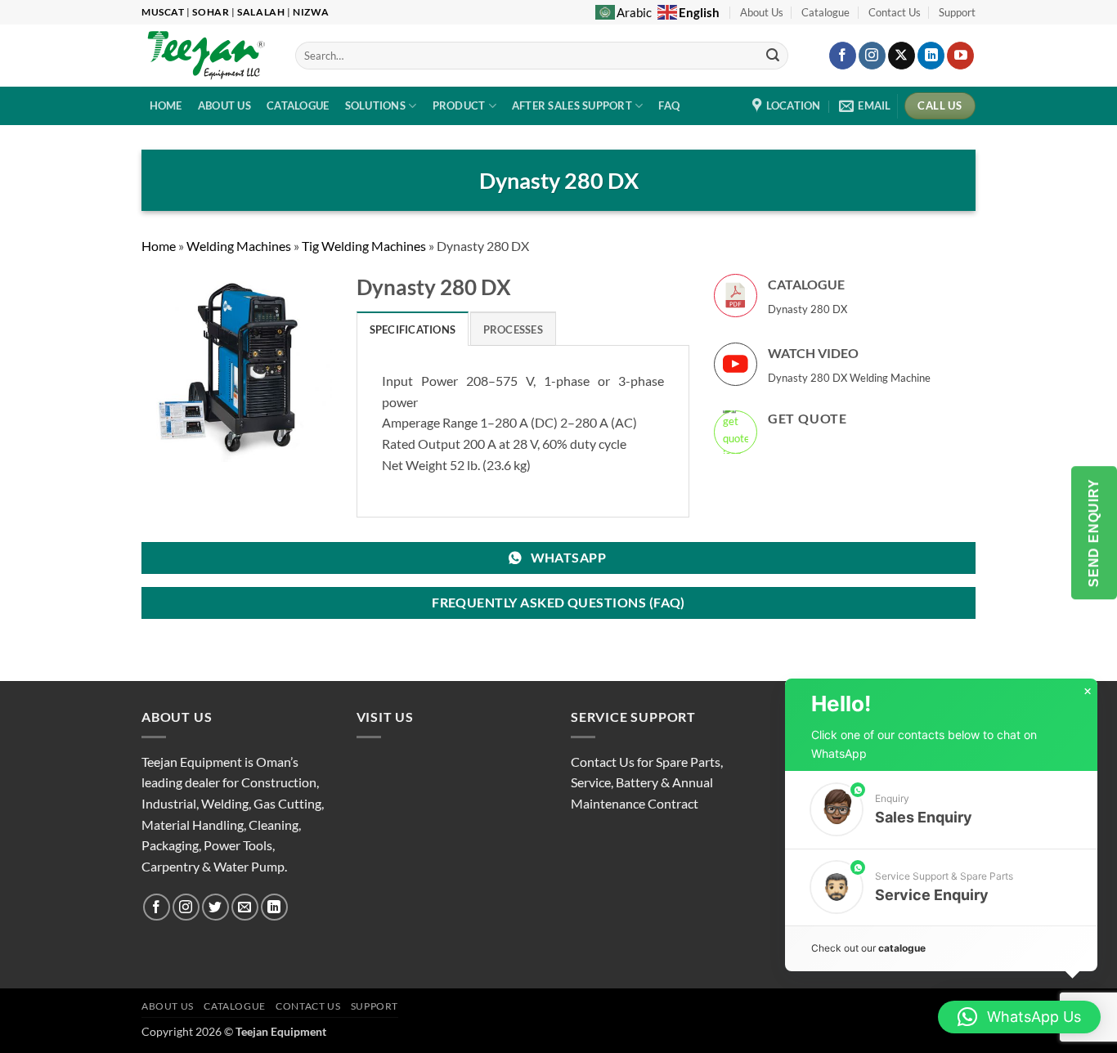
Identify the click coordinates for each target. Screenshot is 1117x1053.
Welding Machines (238, 245)
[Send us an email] (244, 907)
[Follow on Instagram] (872, 55)
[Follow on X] (901, 55)
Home (158, 245)
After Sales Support (572, 105)
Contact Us (894, 12)
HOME (166, 105)
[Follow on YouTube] (960, 55)
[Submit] (773, 55)
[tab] (413, 328)
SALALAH (261, 12)
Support (957, 12)
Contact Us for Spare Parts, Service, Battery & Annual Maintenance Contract (647, 782)
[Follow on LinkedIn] (930, 55)
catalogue (902, 948)
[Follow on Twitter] (215, 907)
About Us (761, 12)
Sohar (210, 12)
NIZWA (311, 12)
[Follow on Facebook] (842, 55)
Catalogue (825, 12)
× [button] (1087, 691)
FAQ (669, 105)
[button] (941, 810)
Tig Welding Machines (364, 245)
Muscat (163, 12)
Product (459, 105)
